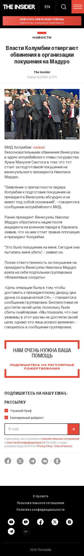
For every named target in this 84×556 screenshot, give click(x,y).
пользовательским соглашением (60, 438)
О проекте (40, 496)
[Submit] (73, 429)
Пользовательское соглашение (41, 503)
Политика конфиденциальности (41, 509)
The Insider (42, 72)
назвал (39, 147)
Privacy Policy (45, 446)
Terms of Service (63, 446)
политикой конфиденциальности (25, 442)
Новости (42, 38)
